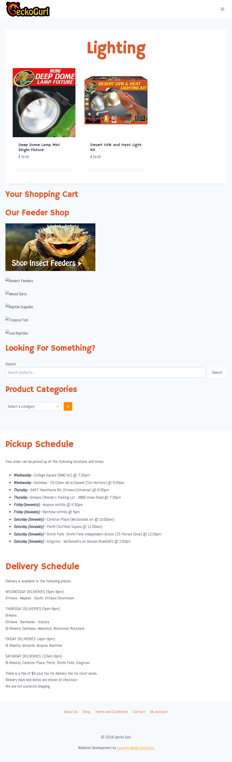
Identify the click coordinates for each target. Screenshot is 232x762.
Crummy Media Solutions (135, 747)
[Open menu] (222, 8)
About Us (71, 711)
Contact (139, 711)
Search (10, 363)
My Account (159, 711)
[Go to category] (68, 406)
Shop (86, 711)
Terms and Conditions (111, 711)
